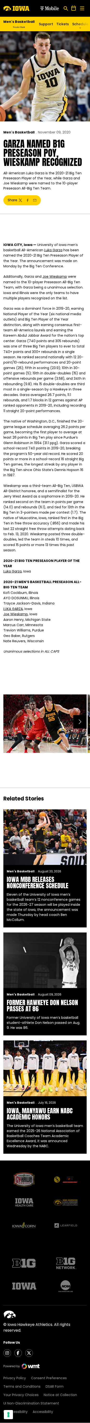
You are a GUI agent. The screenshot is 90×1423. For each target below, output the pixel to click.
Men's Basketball (19, 132)
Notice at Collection (60, 1394)
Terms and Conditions (22, 1386)
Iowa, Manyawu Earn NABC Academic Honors (39, 1114)
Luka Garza (53, 250)
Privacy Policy (14, 1378)
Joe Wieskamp (54, 276)
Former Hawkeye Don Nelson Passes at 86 (42, 1006)
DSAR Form (55, 1386)
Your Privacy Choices (21, 1394)
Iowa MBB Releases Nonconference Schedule (37, 882)
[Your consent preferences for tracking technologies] (8, 1414)
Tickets (62, 24)
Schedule (80, 24)
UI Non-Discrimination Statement (31, 1403)
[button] (80, 722)
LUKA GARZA (13, 608)
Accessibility (43, 1411)
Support (46, 24)
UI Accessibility (15, 1411)
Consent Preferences (49, 1378)
